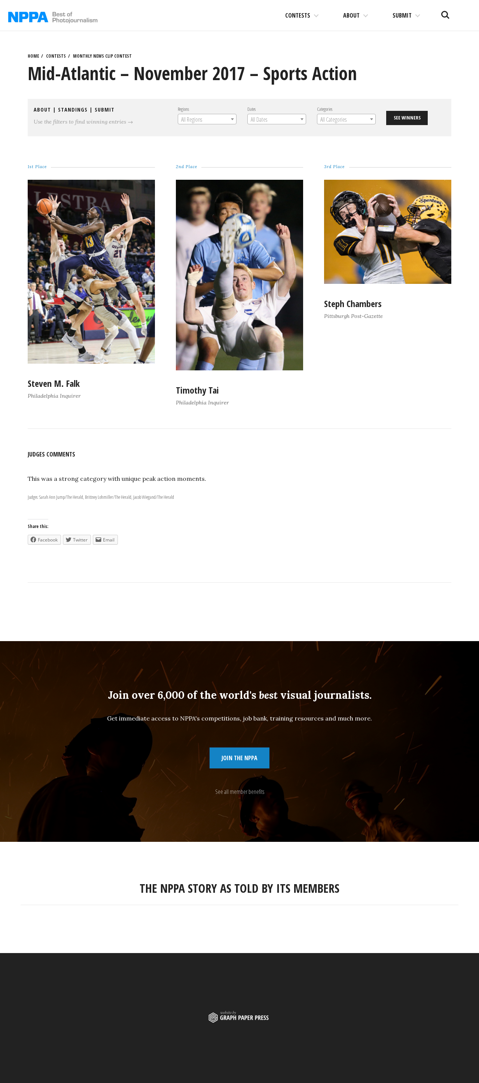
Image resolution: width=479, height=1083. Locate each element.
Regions (183, 109)
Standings (73, 109)
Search (445, 12)
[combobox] (207, 119)
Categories (324, 109)
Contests (297, 15)
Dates (251, 109)
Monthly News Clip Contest (102, 56)
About (351, 15)
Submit (402, 15)
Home (33, 56)
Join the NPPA (239, 758)
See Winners (407, 117)
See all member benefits (239, 792)
